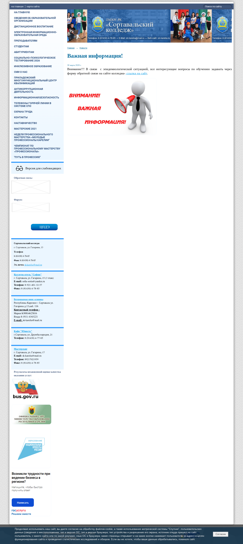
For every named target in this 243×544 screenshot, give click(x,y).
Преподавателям (25, 40)
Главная (71, 48)
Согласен (221, 534)
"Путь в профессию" (27, 157)
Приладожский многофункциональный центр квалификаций (35, 80)
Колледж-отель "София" (28, 274)
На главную (22, 12)
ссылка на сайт (136, 73)
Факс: (17, 363)
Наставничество (25, 123)
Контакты (21, 117)
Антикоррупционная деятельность (28, 90)
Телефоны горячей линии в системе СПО (32, 104)
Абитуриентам (24, 52)
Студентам (21, 46)
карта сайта (33, 6)
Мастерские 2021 (25, 128)
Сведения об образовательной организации (35, 19)
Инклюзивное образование (33, 66)
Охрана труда (23, 111)
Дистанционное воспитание (33, 26)
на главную (17, 6)
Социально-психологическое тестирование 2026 (35, 59)
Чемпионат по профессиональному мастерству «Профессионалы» (37, 148)
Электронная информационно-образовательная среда (35, 33)
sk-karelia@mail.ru (33, 264)
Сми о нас (20, 71)
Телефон (18, 285)
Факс (17, 288)
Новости (83, 48)
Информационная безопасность (36, 97)
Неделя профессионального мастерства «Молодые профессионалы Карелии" (33, 137)
